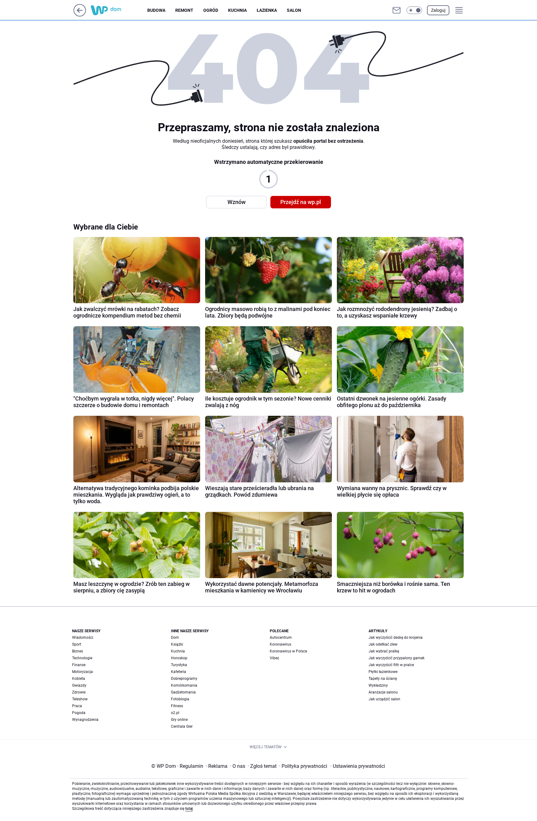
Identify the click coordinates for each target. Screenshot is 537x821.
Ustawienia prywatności (357, 766)
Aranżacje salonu (383, 692)
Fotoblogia (180, 699)
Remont (184, 10)
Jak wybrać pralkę (384, 651)
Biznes (77, 651)
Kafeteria (178, 672)
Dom (175, 637)
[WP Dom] (119, 10)
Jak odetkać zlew (383, 644)
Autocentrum (281, 637)
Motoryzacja (82, 672)
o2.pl (175, 713)
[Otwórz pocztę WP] (397, 10)
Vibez (274, 658)
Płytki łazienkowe (383, 672)
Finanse (78, 665)
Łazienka (267, 10)
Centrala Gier (182, 726)
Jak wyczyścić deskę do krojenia (396, 637)
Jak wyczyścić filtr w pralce (391, 665)
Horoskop (179, 658)
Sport (76, 644)
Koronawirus (280, 644)
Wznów (236, 202)
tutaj (189, 808)
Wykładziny (378, 685)
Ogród (210, 10)
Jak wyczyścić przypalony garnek (397, 658)
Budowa (156, 10)
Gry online (179, 719)
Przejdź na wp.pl (300, 202)
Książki (177, 644)
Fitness (177, 706)
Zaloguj (438, 10)
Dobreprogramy (184, 678)
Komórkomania (184, 685)
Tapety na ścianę (383, 678)
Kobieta (78, 678)
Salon (294, 10)
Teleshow (80, 699)
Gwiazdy (79, 685)
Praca (77, 706)
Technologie (82, 658)
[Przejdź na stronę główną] (79, 15)
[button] (414, 10)
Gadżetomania (183, 692)
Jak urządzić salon (384, 699)
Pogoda (78, 713)
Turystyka (179, 665)
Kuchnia (237, 10)
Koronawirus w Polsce (288, 651)
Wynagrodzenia (85, 719)
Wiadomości (82, 637)
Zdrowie (78, 692)
